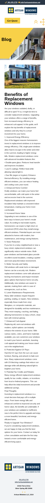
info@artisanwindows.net (30, 2)
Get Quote (12, 20)
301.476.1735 (12, 2)
